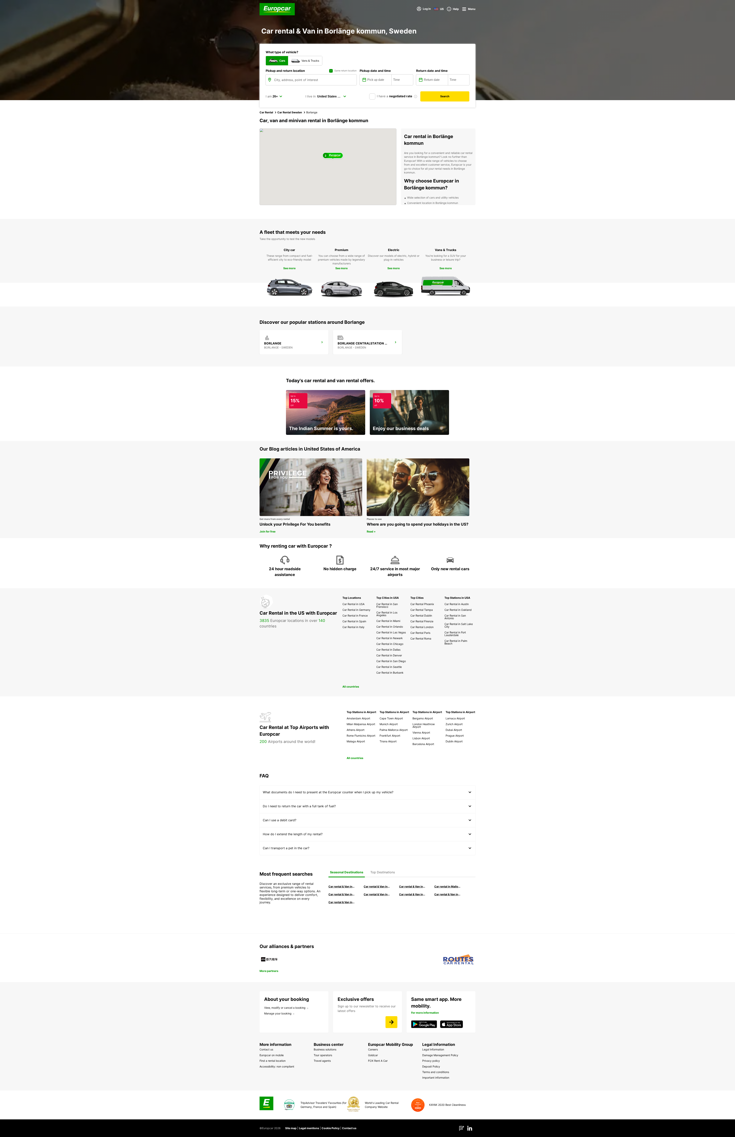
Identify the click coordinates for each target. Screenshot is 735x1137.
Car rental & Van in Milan (341, 886)
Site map (290, 1128)
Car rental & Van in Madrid (412, 886)
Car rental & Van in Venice (341, 894)
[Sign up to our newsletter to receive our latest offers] (391, 1022)
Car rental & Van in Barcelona (377, 886)
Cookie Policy (331, 1128)
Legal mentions (309, 1128)
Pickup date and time (375, 71)
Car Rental (266, 112)
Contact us (349, 1128)
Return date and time (432, 71)
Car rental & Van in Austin (447, 894)
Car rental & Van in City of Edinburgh (377, 894)
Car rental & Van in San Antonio (341, 902)
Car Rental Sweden (289, 112)
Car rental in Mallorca (447, 886)
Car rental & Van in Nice (412, 894)
